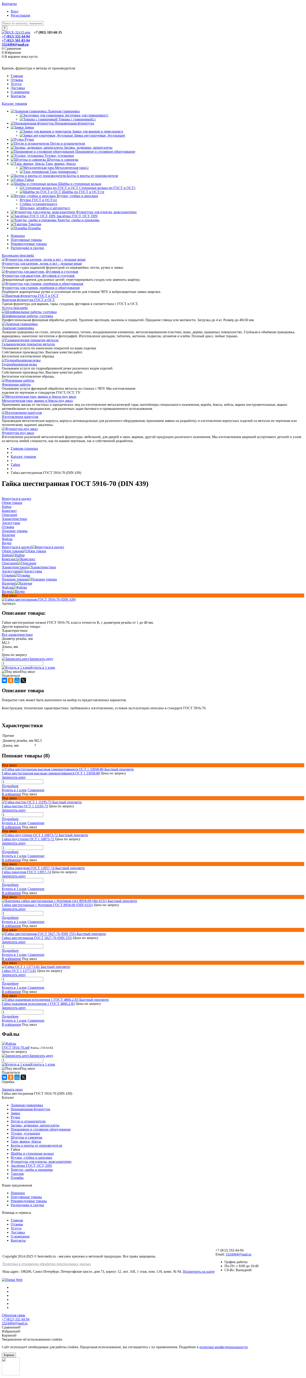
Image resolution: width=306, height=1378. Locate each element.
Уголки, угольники (25, 1133)
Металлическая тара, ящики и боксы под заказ (37, 400)
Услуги (16, 84)
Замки (15, 1113)
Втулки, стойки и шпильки (31, 1157)
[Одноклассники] (10, 680)
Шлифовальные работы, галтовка (27, 316)
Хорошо (9, 1355)
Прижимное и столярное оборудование (41, 1129)
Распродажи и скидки (27, 248)
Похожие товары (15, 579)
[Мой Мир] (17, 680)
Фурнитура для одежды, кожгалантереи (41, 1161)
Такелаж (17, 1174)
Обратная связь (13, 1315)
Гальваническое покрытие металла (28, 344)
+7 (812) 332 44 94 (15, 1319)
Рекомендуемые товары (29, 244)
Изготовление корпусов (20, 417)
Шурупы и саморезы (26, 1137)
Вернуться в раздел (16, 547)
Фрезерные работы (16, 384)
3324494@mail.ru (15, 44)
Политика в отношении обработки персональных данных (46, 1264)
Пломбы (17, 1178)
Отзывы (17, 80)
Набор (6, 555)
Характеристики (14, 567)
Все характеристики (17, 634)
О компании (20, 92)
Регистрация (20, 15)
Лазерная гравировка (18, 328)
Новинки (18, 236)
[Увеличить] (39, 599)
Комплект (9, 559)
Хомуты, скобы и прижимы (32, 1170)
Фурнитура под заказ (18, 433)
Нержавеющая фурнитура (30, 1109)
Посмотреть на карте (199, 1271)
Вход (14, 11)
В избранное (11, 794)
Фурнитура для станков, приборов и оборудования (41, 288)
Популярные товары (26, 240)
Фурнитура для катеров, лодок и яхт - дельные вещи (42, 263)
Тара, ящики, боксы (26, 1141)
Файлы (7, 587)
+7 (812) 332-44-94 (16, 36)
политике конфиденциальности (223, 1347)
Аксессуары (11, 571)
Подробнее (10, 786)
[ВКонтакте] (4, 680)
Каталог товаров (14, 103)
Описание (9, 563)
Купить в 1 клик (42, 667)
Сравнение (36, 790)
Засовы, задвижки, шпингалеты (35, 1125)
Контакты (9, 4)
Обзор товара (12, 551)
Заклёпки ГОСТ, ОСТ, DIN (31, 1165)
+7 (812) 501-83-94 (16, 40)
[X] (23, 680)
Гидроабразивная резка (19, 364)
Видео (6, 591)
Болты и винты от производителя (36, 1145)
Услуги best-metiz (15, 308)
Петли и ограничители (28, 1121)
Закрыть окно (12, 1089)
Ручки (15, 1117)
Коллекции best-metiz (18, 255)
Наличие (8, 583)
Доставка (18, 88)
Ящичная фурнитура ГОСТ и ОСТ (28, 300)
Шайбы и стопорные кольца (32, 1153)
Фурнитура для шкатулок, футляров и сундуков (38, 275)
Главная (17, 76)
